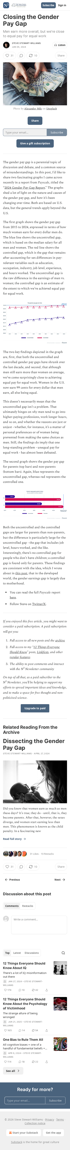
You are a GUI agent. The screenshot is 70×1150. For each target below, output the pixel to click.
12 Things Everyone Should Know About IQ (24, 966)
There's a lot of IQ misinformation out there (24, 974)
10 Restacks (47, 853)
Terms (60, 1119)
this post (21, 573)
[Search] (63, 953)
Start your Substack (25, 1132)
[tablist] (19, 906)
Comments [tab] (11, 906)
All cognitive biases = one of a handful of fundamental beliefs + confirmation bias (24, 1046)
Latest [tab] (17, 953)
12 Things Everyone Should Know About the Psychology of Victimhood (25, 1003)
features (25, 657)
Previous (14, 879)
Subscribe (48, 5)
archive (60, 640)
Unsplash (51, 109)
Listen (62, 45)
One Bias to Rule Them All (23, 1039)
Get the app (53, 1132)
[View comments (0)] (21, 55)
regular (14, 657)
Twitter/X (39, 604)
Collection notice (35, 1123)
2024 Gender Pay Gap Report (24, 187)
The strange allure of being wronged (20, 1015)
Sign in (62, 5)
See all (10, 1071)
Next (58, 879)
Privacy (49, 1119)
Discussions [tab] (32, 953)
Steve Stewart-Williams (26, 43)
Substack (16, 1142)
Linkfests (43, 652)
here (13, 597)
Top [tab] (7, 953)
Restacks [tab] (27, 906)
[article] (35, 976)
